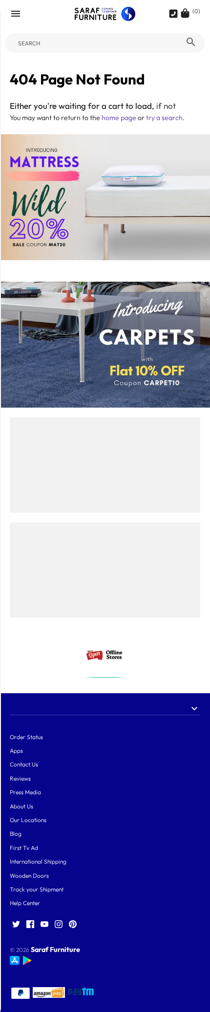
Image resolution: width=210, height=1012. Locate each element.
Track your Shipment (36, 889)
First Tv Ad (24, 847)
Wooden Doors (29, 875)
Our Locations (28, 820)
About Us (21, 806)
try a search (164, 117)
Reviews (20, 778)
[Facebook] (30, 924)
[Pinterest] (73, 924)
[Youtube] (44, 924)
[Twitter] (16, 924)
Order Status (26, 737)
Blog (15, 833)
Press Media (25, 792)
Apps (16, 750)
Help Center (25, 903)
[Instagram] (59, 924)
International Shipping (38, 861)
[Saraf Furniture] (105, 14)
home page (119, 117)
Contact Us (24, 764)
